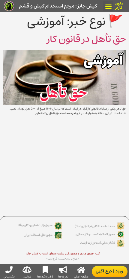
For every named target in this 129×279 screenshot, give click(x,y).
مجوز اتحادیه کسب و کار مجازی (95, 234)
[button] (108, 6)
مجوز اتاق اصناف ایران (38, 235)
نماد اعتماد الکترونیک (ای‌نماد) (95, 226)
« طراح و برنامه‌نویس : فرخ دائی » (62, 259)
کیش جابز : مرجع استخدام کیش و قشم (58, 6)
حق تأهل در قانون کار (86, 39)
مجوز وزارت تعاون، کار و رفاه (35, 225)
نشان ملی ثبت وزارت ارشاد (97, 242)
